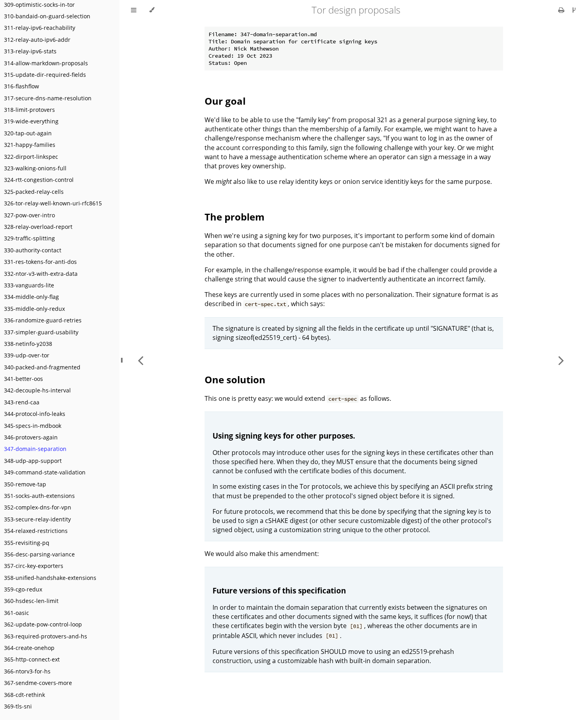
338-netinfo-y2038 (28, 343)
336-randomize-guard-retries (43, 320)
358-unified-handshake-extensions (50, 577)
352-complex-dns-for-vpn (37, 507)
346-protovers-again (31, 437)
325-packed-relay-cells (34, 191)
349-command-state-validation (45, 472)
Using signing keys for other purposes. (284, 436)
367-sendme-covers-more (38, 683)
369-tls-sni (18, 706)
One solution (235, 379)
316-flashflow (21, 86)
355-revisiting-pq (26, 542)
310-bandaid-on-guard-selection (47, 16)
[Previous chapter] (140, 360)
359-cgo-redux (23, 589)
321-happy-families (29, 144)
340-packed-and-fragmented (42, 367)
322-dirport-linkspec (31, 156)
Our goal (225, 100)
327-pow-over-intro (29, 215)
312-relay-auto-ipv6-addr (37, 39)
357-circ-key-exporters (33, 566)
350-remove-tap (25, 484)
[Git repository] (574, 10)
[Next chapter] (561, 360)
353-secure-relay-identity (37, 519)
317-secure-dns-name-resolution (48, 98)
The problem (235, 216)
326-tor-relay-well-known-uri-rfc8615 (53, 203)
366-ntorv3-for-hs (27, 671)
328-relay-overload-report (38, 226)
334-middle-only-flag (31, 296)
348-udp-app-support (33, 460)
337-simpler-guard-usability (41, 332)
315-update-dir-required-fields (45, 74)
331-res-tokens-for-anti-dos (40, 261)
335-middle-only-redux (34, 308)
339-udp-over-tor (26, 355)
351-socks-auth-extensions (39, 496)
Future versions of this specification (279, 590)
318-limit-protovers (29, 109)
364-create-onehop (29, 648)
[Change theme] (152, 10)
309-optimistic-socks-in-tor (39, 4)
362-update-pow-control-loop (43, 624)
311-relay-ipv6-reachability (39, 27)
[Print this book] (562, 10)
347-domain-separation (35, 449)
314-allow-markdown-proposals (46, 63)
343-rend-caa (21, 402)
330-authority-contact (32, 250)
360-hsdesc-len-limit (31, 601)
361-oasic (16, 613)
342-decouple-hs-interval (37, 390)
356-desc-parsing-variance (39, 554)
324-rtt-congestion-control (39, 179)
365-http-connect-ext (32, 659)
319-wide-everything (31, 121)
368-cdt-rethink (24, 695)
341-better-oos (23, 378)
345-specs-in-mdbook (32, 425)
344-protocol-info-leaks (34, 414)
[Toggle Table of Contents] (134, 10)
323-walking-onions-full (35, 168)
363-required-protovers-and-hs (45, 636)
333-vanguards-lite (29, 285)
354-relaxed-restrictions (36, 531)
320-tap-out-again (28, 133)
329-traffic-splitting (29, 238)
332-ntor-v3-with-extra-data (41, 273)
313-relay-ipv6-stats (30, 51)
